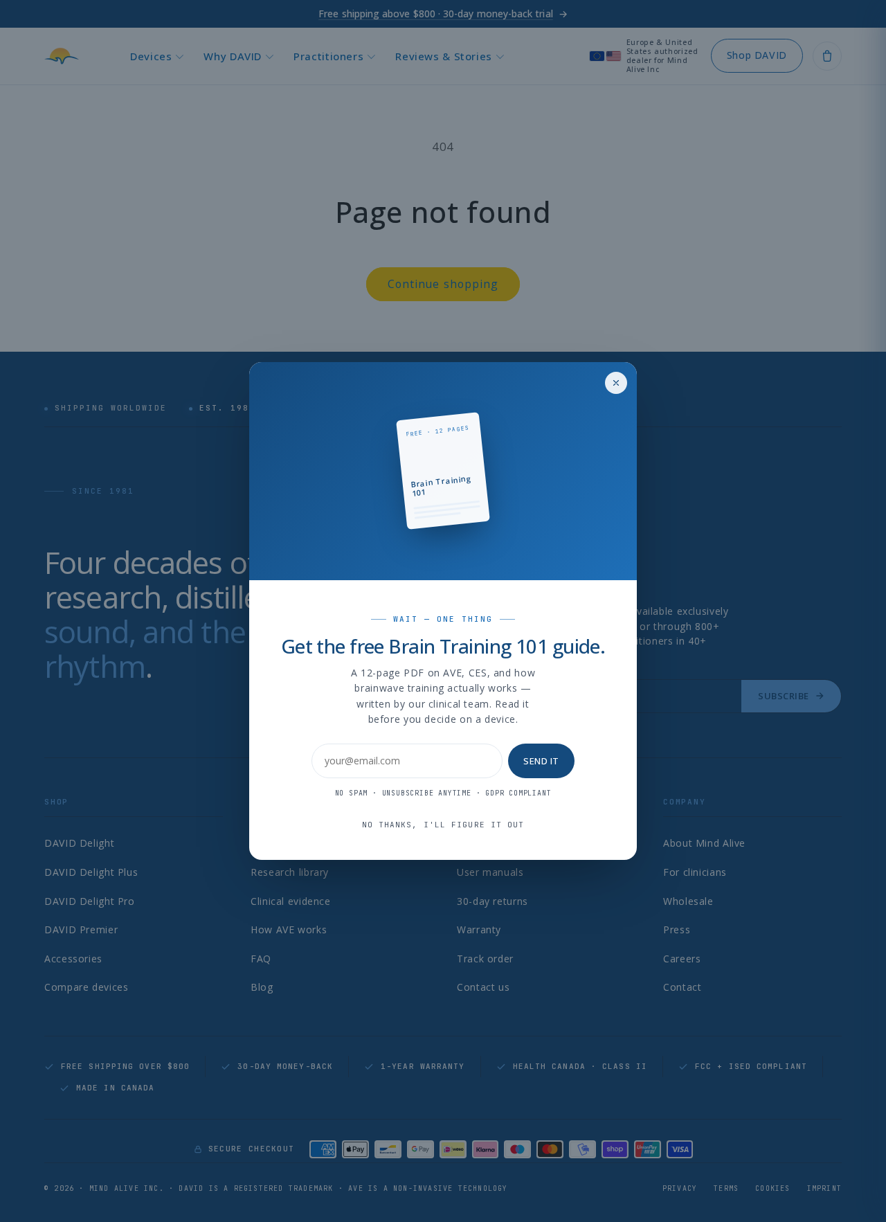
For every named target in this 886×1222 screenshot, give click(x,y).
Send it (541, 761)
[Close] (616, 383)
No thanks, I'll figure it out (443, 824)
